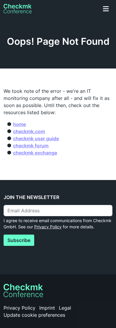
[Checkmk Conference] (18, 8)
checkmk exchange (35, 153)
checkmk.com (29, 131)
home (19, 124)
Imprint (47, 308)
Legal (65, 308)
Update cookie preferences (34, 315)
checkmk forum (30, 146)
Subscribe (18, 240)
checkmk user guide (36, 138)
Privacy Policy (48, 226)
